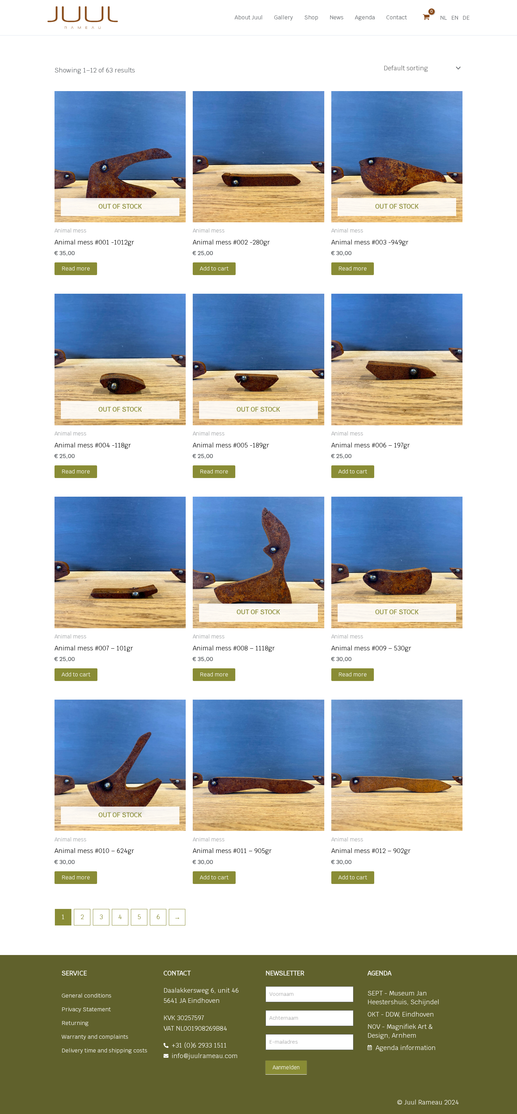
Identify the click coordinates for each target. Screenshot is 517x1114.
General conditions (86, 995)
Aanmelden (286, 1067)
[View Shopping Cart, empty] (426, 17)
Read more (76, 268)
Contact (396, 17)
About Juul (249, 17)
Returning (75, 1023)
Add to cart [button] (214, 268)
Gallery (283, 17)
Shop (311, 17)
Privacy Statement (86, 1009)
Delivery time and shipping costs (104, 1050)
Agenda (365, 17)
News (337, 17)
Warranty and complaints (95, 1036)
